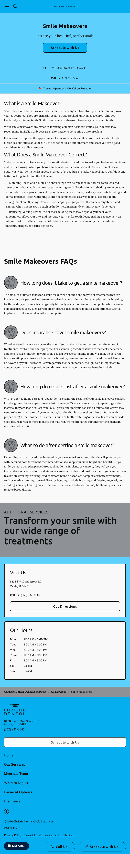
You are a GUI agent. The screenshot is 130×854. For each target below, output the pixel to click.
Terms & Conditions (35, 835)
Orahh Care (67, 835)
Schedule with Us (65, 47)
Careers (54, 835)
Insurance (12, 801)
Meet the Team (16, 773)
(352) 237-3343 (70, 78)
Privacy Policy (13, 835)
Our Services (14, 764)
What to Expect (16, 783)
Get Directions (65, 606)
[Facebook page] (6, 811)
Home (8, 755)
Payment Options (18, 792)
